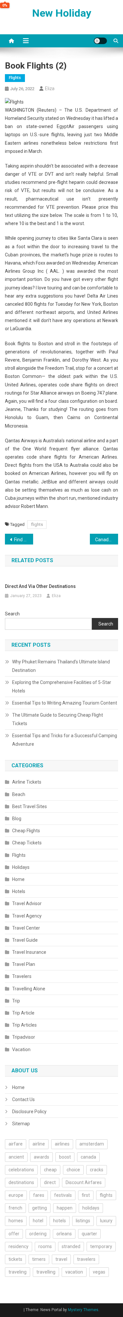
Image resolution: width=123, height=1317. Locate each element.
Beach (18, 794)
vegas (99, 1272)
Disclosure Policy (29, 1111)
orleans (64, 1233)
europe (16, 1195)
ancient (16, 1157)
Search (12, 613)
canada (88, 1157)
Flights (15, 77)
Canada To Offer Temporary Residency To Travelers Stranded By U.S (106, 539)
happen (64, 1208)
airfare (16, 1143)
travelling (45, 1272)
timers (39, 1259)
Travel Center (26, 928)
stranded (71, 1246)
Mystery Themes (83, 1310)
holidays (90, 1208)
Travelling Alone (28, 988)
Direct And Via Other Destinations (40, 586)
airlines (62, 1143)
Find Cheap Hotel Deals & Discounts (23, 539)
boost (65, 1157)
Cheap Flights (26, 830)
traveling (18, 1272)
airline (38, 1143)
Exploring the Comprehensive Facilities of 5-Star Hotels (61, 686)
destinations (21, 1182)
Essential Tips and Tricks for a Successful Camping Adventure (64, 740)
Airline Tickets (26, 782)
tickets (15, 1259)
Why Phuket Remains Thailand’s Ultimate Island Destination (61, 666)
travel (61, 1259)
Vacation (21, 1049)
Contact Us (23, 1099)
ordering (38, 1233)
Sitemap (21, 1123)
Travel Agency (27, 916)
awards (41, 1157)
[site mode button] (100, 41)
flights (37, 524)
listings (83, 1220)
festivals (63, 1195)
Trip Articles (24, 1025)
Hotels (18, 891)
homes (16, 1220)
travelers (86, 1259)
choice (73, 1169)
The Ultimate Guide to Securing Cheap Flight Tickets (57, 719)
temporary (101, 1246)
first (86, 1195)
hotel (38, 1220)
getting (39, 1208)
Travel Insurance (29, 952)
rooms (45, 1246)
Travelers (21, 976)
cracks (96, 1169)
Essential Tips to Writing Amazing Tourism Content (64, 703)
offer (14, 1233)
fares (38, 1195)
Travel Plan (23, 964)
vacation (74, 1272)
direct (50, 1182)
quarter (89, 1233)
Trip (16, 1000)
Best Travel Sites (29, 806)
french (15, 1208)
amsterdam (91, 1143)
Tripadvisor (23, 1037)
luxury (106, 1220)
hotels (59, 1220)
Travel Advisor (27, 903)
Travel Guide (25, 940)
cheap (50, 1169)
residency (19, 1246)
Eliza (49, 88)
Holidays (21, 867)
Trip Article (23, 1013)
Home (18, 879)
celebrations (21, 1169)
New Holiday (61, 13)
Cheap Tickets (27, 842)
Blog (16, 818)
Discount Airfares (84, 1182)
